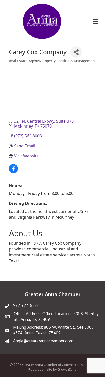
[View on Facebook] (13, 171)
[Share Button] (76, 52)
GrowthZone (67, 369)
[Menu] (95, 21)
